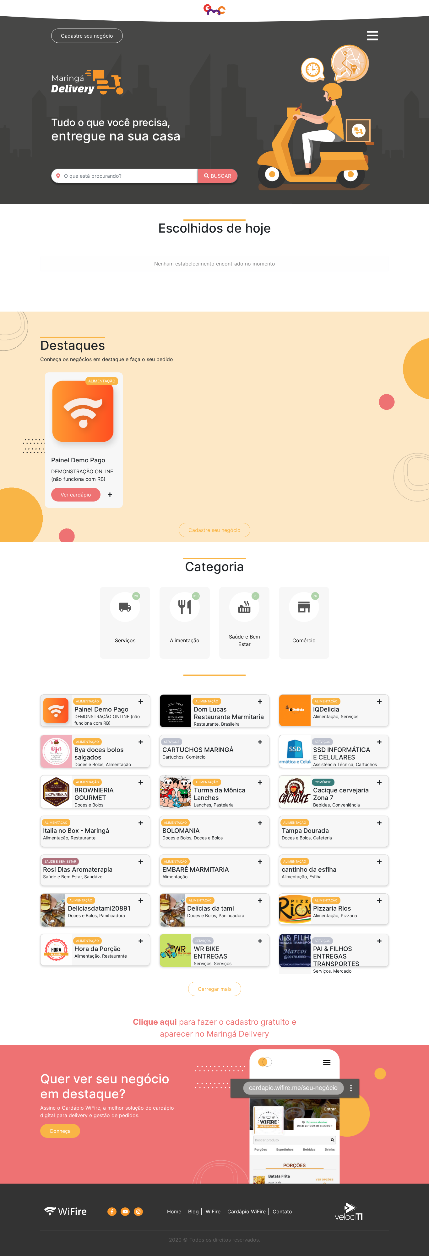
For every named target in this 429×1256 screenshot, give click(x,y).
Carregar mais (214, 989)
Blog (193, 1211)
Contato (282, 1211)
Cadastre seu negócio (87, 36)
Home (174, 1211)
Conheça (60, 1131)
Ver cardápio (76, 494)
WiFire (213, 1211)
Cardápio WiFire (246, 1211)
